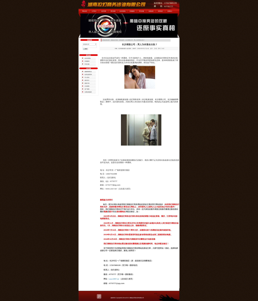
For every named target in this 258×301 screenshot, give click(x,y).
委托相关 (121, 40)
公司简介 (94, 11)
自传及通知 (123, 11)
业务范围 (103, 11)
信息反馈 (151, 11)
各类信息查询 (88, 74)
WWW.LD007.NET (111, 189)
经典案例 (132, 11)
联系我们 (160, 11)
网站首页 (84, 11)
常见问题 (141, 11)
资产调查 (87, 89)
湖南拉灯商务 (114, 40)
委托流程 (113, 11)
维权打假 (87, 83)
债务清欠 (87, 80)
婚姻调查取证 (88, 71)
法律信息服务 (88, 92)
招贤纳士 (169, 11)
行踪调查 (87, 86)
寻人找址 (87, 77)
